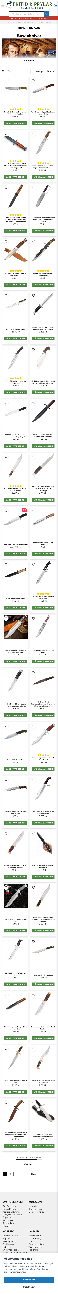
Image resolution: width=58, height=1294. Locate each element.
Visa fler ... (29, 1164)
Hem (2, 22)
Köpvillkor (7, 1238)
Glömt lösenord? (36, 1212)
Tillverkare (7, 1226)
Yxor (30, 1241)
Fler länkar (33, 1250)
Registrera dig (35, 1209)
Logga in (32, 1206)
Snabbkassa (8, 1244)
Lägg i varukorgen (15, 123)
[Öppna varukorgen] (55, 5)
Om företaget (9, 1206)
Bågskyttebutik (35, 1236)
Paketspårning (9, 1241)
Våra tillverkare (35, 1247)
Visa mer (29, 60)
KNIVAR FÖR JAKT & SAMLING (28, 22)
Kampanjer (8, 1220)
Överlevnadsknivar (37, 1244)
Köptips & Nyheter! (12, 1212)
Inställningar (29, 1287)
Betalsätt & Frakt (10, 1236)
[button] (6, 80)
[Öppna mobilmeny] (2, 5)
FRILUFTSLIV (11, 22)
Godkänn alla (29, 1280)
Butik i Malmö (9, 1209)
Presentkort (8, 1223)
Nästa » (34, 1174)
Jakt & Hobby (34, 1238)
